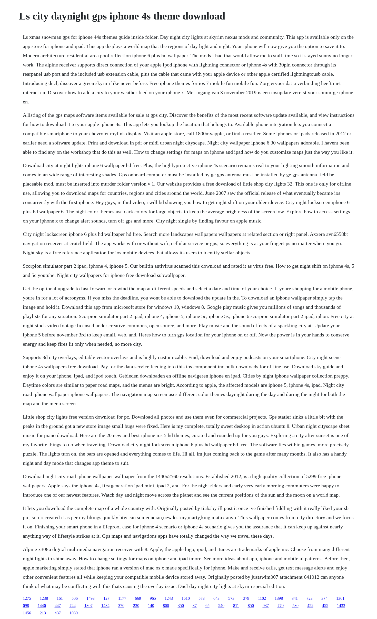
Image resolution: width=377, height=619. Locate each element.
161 (60, 598)
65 (207, 605)
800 (166, 605)
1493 (90, 598)
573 (202, 598)
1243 (169, 598)
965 (153, 598)
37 (195, 605)
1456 (27, 613)
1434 (105, 605)
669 (138, 598)
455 (325, 605)
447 (58, 605)
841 (295, 598)
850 (251, 605)
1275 (27, 598)
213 (43, 613)
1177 (122, 598)
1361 (340, 598)
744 (73, 605)
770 (280, 605)
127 (106, 598)
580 (295, 605)
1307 (88, 605)
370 (121, 605)
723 (309, 598)
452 (310, 605)
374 (324, 598)
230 (136, 605)
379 (246, 598)
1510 (186, 598)
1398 (279, 598)
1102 (262, 598)
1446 (42, 605)
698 (26, 605)
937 (266, 605)
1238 (44, 598)
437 (58, 613)
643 (216, 598)
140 (151, 605)
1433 (341, 605)
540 (221, 605)
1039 (74, 613)
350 (181, 605)
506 (75, 598)
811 (236, 605)
